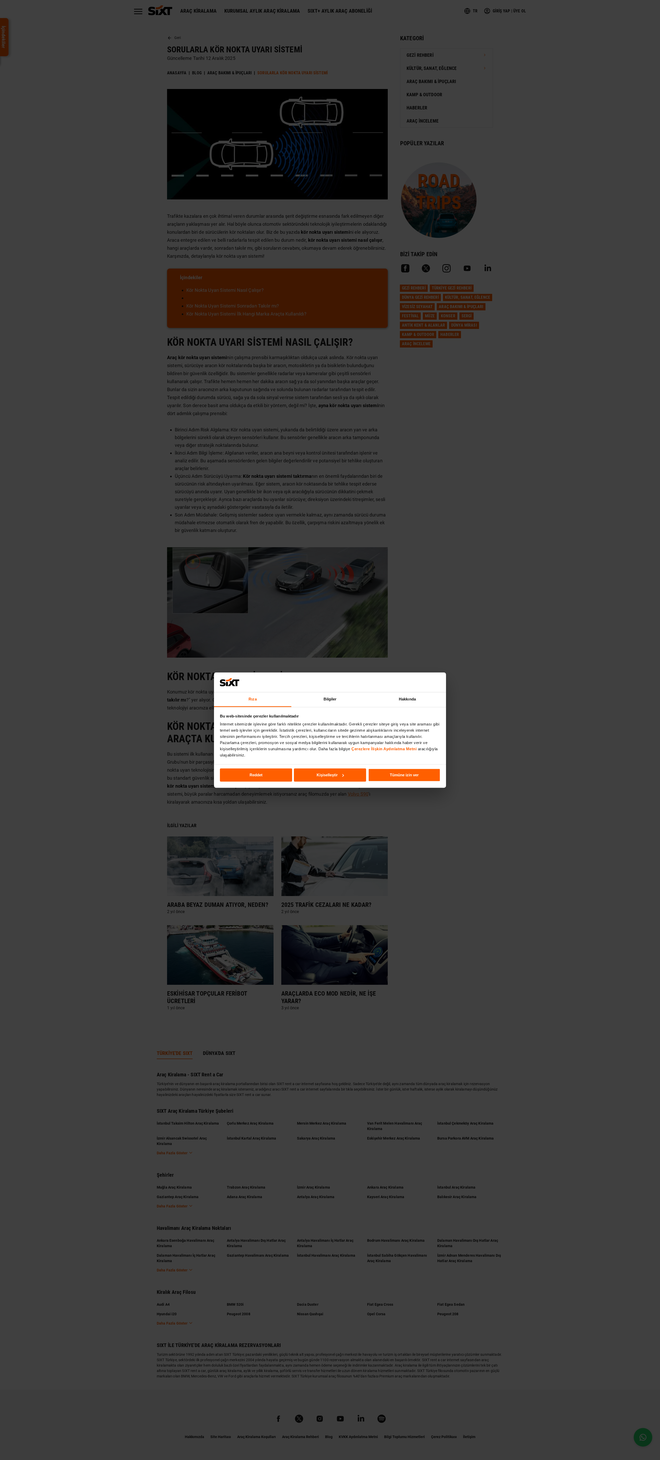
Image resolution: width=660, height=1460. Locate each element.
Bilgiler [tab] (330, 699)
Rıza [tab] (253, 699)
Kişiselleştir (327, 775)
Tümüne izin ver (404, 775)
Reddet (256, 775)
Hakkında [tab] (407, 699)
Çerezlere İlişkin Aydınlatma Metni (384, 749)
